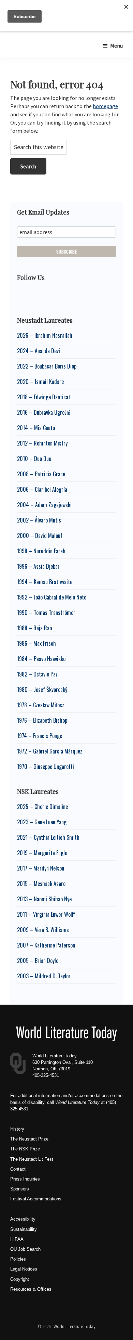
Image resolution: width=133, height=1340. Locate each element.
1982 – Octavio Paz (37, 674)
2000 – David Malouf (39, 535)
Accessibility (22, 1219)
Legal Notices (23, 1269)
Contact (18, 1169)
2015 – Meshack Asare (41, 883)
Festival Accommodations (35, 1198)
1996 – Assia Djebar (38, 566)
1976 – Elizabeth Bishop (42, 720)
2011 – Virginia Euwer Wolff (46, 914)
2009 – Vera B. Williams (43, 930)
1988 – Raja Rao (34, 628)
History (17, 1129)
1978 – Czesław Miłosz (40, 705)
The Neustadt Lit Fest (31, 1159)
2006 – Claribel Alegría (42, 489)
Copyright (19, 1279)
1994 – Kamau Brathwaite (44, 582)
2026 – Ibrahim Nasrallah (44, 335)
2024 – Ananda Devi (38, 351)
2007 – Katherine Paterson (46, 945)
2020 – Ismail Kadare (40, 381)
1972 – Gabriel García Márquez (49, 751)
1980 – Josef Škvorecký (42, 689)
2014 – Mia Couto (36, 428)
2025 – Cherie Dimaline (42, 806)
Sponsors (19, 1188)
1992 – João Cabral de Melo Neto (51, 597)
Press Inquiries (25, 1179)
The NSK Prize (25, 1148)
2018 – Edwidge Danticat (43, 397)
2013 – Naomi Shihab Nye (44, 899)
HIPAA (17, 1239)
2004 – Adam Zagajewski (44, 505)
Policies (18, 1259)
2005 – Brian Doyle (37, 960)
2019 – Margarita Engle (42, 853)
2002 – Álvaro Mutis (39, 520)
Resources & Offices (30, 1289)
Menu (116, 45)
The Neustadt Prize (29, 1139)
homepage (105, 106)
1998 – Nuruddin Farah (41, 551)
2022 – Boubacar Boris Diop (46, 366)
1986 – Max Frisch (36, 643)
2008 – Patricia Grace (41, 474)
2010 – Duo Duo (34, 458)
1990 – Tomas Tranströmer (46, 612)
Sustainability (23, 1229)
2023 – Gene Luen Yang (41, 822)
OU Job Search (25, 1249)
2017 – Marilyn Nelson (40, 868)
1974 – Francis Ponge (39, 736)
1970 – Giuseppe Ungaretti (45, 766)
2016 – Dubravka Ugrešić (43, 412)
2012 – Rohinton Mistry (42, 443)
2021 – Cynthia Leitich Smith (48, 837)
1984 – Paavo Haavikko (41, 659)
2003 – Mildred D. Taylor (44, 976)
